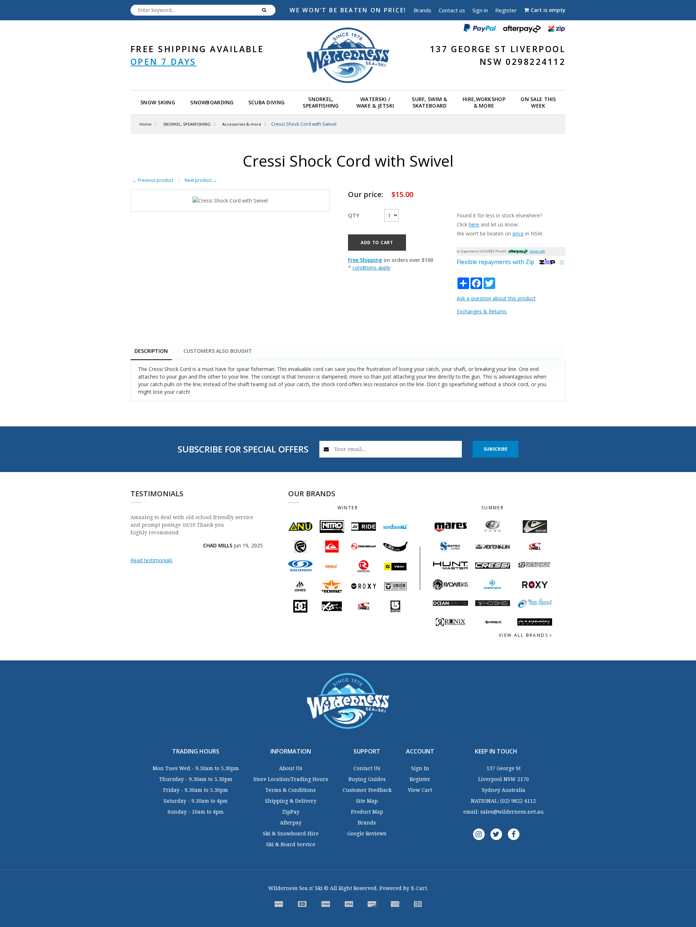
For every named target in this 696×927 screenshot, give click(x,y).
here (474, 224)
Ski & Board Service (290, 844)
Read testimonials (151, 560)
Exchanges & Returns (482, 311)
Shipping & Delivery (290, 801)
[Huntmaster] (450, 565)
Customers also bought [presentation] (217, 350)
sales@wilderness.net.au (512, 812)
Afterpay (291, 823)
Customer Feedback (367, 790)
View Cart (420, 790)
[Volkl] (395, 566)
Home (146, 124)
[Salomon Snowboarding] (300, 566)
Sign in (480, 10)
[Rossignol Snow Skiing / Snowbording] (363, 566)
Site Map (367, 801)
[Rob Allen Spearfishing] (535, 603)
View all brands (524, 635)
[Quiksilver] (332, 546)
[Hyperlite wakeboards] (493, 622)
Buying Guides (367, 779)
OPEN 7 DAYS (163, 61)
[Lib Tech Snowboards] (395, 546)
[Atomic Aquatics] (535, 622)
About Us (290, 768)
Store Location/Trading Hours (290, 779)
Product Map (367, 812)
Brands (422, 10)
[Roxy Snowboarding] (363, 586)
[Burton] (395, 606)
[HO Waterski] (493, 603)
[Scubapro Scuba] (450, 546)
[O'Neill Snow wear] (363, 606)
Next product (201, 180)
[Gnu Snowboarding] (300, 526)
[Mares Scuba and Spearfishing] (450, 526)
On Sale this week (538, 102)
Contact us (452, 10)
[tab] (151, 351)
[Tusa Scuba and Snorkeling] (493, 526)
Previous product (152, 180)
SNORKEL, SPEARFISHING (187, 124)
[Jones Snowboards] (300, 586)
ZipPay (290, 812)
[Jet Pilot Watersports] (535, 565)
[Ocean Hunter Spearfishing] (450, 603)
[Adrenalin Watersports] (493, 546)
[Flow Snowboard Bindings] (300, 546)
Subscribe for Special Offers (243, 449)
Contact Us (366, 768)
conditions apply (371, 267)
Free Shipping (365, 259)
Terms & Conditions (290, 790)
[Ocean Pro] (493, 584)
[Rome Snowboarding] (332, 586)
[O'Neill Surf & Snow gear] (535, 546)
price (518, 233)
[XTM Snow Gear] (332, 606)
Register (506, 10)
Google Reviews (366, 833)
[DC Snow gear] (300, 606)
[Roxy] (535, 584)
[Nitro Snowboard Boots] (332, 526)
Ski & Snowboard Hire (291, 833)
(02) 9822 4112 (518, 801)
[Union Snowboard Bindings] (395, 586)
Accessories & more (241, 124)
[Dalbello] (363, 546)
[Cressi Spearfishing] (493, 565)
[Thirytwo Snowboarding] (332, 566)
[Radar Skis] (450, 584)
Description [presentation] (151, 350)
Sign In (420, 768)
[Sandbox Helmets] (395, 527)
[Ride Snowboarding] (363, 526)
